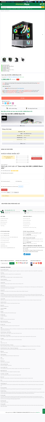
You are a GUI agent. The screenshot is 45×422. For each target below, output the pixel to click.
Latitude (8, 283)
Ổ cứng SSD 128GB (10, 396)
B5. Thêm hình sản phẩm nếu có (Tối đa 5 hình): (12, 186)
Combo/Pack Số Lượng (21, 296)
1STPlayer (12, 368)
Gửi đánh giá (4, 189)
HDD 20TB (37, 405)
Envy (5, 291)
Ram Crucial (28, 381)
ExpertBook (12, 288)
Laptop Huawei (40, 270)
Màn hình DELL (7, 378)
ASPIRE (8, 277)
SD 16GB (22, 295)
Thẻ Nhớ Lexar (25, 294)
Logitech (2, 333)
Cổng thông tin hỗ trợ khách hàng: (9, 237)
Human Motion (25, 349)
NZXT (29, 368)
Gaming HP (26, 291)
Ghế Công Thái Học (33, 346)
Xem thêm (23, 125)
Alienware (19, 283)
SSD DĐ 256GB (3, 393)
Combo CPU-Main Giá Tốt (15, 325)
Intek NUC (2, 319)
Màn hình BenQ (17, 378)
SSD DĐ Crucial (3, 392)
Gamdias (26, 368)
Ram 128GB (20, 381)
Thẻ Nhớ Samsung (9, 294)
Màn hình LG (26, 378)
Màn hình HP (12, 378)
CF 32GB (5, 296)
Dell (16, 333)
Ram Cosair (24, 381)
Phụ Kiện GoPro (33, 384)
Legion (19, 303)
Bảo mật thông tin (3, 223)
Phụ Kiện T (17, 339)
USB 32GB (32, 328)
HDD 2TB (9, 405)
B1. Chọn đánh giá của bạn (6, 170)
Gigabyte (8, 362)
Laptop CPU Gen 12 (12, 274)
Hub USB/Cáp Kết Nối (15, 384)
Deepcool (7, 368)
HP (6, 319)
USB (29, 8)
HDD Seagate (5, 406)
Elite (13, 291)
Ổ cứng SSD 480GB (35, 396)
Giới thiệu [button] (3, 216)
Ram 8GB (5, 381)
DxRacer (9, 346)
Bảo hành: (5, 235)
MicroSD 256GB (8, 295)
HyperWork (17, 346)
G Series (16, 283)
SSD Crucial (4, 398)
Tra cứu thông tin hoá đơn (5, 240)
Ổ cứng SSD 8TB (34, 397)
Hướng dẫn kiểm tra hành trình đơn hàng (29, 227)
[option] (22, 34)
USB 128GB (40, 328)
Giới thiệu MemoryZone (4, 218)
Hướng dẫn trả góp (26, 225)
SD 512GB (39, 295)
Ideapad (2, 303)
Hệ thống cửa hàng (4, 220)
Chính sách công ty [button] (27, 216)
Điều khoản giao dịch (4, 222)
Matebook (2, 309)
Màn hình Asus (3, 378)
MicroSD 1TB (18, 295)
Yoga (11, 303)
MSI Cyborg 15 (9, 8)
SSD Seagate (8, 398)
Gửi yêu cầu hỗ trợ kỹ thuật (5, 238)
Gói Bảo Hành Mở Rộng (4, 312)
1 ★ (16, 162)
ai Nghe (20, 339)
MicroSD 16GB (30, 294)
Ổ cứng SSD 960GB (12, 397)
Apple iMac (9, 322)
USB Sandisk (2, 328)
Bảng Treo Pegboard (20, 349)
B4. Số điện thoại (19, 181)
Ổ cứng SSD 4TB (29, 397)
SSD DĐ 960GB (18, 393)
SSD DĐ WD (13, 392)
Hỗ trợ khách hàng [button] (5, 231)
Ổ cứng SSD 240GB (16, 396)
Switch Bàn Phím (28, 336)
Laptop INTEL (35, 270)
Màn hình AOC (22, 378)
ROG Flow (2, 288)
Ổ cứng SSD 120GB (3, 396)
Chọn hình (21, 186)
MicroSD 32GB (35, 294)
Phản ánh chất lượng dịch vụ (5, 242)
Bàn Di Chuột (20, 333)
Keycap (24, 336)
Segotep (16, 368)
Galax (24, 368)
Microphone (11, 355)
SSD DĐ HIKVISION (30, 392)
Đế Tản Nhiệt (10, 312)
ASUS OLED (14, 8)
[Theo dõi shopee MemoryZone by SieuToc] (36, 263)
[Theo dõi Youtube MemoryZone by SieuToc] (41, 263)
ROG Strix (5, 288)
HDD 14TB (33, 405)
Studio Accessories (16, 355)
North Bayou (30, 349)
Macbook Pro (7, 306)
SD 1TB (43, 295)
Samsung (12, 339)
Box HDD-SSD (9, 384)
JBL (15, 339)
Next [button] (42, 34)
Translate (42, 0)
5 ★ (16, 156)
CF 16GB (2, 296)
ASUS (5, 319)
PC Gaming (18, 8)
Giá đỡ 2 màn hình (9, 349)
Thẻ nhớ (27, 8)
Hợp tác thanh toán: (8, 247)
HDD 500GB (2, 405)
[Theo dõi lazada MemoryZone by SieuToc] (34, 263)
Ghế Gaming (38, 346)
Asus (18, 368)
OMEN (23, 291)
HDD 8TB (22, 405)
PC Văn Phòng (3, 325)
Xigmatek (4, 368)
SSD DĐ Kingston (24, 392)
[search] (42, 7)
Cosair (1, 368)
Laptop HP (14, 270)
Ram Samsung (41, 381)
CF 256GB (15, 296)
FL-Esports (15, 336)
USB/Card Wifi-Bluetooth (22, 384)
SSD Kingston (40, 397)
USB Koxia (14, 328)
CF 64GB (8, 296)
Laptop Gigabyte (10, 270)
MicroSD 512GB (13, 295)
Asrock (10, 319)
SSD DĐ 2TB (28, 393)
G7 (5, 280)
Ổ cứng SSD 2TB (23, 397)
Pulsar (12, 333)
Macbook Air (2, 306)
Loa (31, 8)
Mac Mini (13, 319)
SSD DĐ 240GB (42, 392)
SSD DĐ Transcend (36, 392)
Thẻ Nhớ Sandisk (3, 294)
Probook (20, 291)
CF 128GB (12, 296)
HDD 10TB (26, 405)
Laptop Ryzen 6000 (18, 274)
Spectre (15, 291)
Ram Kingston (37, 381)
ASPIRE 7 (11, 277)
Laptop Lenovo (31, 270)
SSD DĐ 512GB (13, 393)
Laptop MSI (5, 270)
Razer (4, 333)
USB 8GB (25, 328)
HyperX (10, 333)
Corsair (7, 333)
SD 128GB (32, 295)
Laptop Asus (22, 270)
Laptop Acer (18, 270)
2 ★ (16, 160)
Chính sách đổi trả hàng (27, 220)
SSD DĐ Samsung (8, 392)
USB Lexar (11, 328)
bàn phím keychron (4, 8)
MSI (8, 319)
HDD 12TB (30, 405)
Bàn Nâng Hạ (28, 346)
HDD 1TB (6, 405)
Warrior (2, 346)
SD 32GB (25, 295)
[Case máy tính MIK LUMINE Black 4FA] (22, 34)
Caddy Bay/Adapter (3, 384)
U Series (2, 280)
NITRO (15, 277)
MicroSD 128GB (3, 295)
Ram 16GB (8, 381)
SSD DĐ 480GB (8, 393)
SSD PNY (18, 398)
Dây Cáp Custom (33, 336)
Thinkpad (8, 303)
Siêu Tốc (38, 412)
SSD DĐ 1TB (23, 393)
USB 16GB (29, 328)
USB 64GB (36, 328)
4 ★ (16, 157)
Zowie (14, 333)
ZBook (18, 291)
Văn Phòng (2, 283)
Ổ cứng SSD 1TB (18, 397)
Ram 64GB (16, 381)
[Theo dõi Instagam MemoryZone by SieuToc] (38, 263)
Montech (21, 368)
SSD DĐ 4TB (32, 393)
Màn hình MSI (31, 378)
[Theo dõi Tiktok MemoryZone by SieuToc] (31, 265)
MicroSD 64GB (40, 294)
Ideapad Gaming (14, 303)
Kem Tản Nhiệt (28, 384)
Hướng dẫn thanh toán (26, 223)
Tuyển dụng (2, 225)
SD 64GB (28, 295)
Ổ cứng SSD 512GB (6, 397)
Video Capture (3, 355)
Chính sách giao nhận (26, 218)
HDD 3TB (12, 405)
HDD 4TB (16, 405)
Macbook (2, 270)
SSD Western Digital (14, 398)
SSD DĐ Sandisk (18, 392)
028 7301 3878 (8, 105)
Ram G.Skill (32, 381)
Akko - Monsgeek (3, 336)
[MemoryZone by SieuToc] (22, 4)
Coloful (9, 365)
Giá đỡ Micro (14, 349)
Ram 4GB (2, 381)
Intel (11, 365)
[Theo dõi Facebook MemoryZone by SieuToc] (31, 263)
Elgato (7, 352)
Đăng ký (11, 263)
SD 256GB (35, 295)
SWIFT (1, 277)
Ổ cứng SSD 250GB (22, 396)
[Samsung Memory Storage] (22, 1)
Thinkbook (5, 303)
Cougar (21, 346)
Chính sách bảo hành (26, 222)
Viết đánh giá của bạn (36, 158)
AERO (7, 280)
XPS (22, 283)
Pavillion (7, 291)
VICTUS (10, 291)
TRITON (21, 277)
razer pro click (23, 8)
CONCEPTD (5, 277)
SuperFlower (15, 371)
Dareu (19, 336)
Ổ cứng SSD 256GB (29, 396)
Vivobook (9, 288)
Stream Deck (7, 355)
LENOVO (5, 322)
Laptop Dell (26, 270)
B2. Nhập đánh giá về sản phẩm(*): (7, 173)
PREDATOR (18, 277)
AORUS (10, 280)
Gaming (5, 283)
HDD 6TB (19, 405)
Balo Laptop (14, 312)
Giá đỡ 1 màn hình (3, 349)
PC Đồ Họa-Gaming (8, 325)
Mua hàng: (5, 233)
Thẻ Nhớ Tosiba (14, 294)
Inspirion (11, 283)
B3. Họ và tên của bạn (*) (5, 181)
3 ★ (16, 159)
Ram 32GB (12, 381)
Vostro (14, 283)
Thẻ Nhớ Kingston (20, 294)
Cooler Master (13, 346)
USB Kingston (7, 328)
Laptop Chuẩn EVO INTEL (4, 274)
